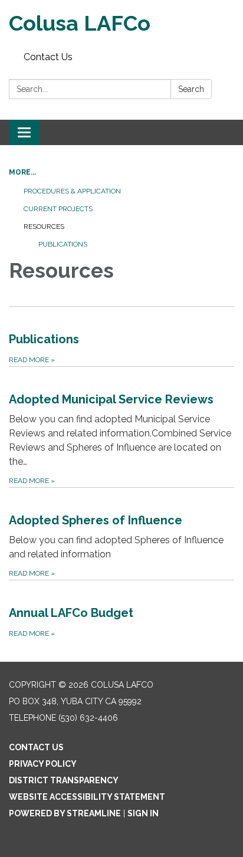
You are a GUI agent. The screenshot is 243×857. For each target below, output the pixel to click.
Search (191, 89)
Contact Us (48, 57)
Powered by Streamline (65, 813)
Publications (62, 244)
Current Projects (58, 209)
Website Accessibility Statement (87, 797)
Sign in (143, 813)
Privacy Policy (43, 764)
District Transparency (64, 780)
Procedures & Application (72, 191)
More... (22, 172)
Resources (44, 226)
